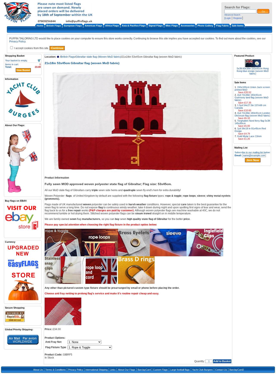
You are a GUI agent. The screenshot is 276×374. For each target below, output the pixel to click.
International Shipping (96, 369)
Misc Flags (172, 25)
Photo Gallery (205, 25)
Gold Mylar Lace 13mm (249, 136)
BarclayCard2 (236, 369)
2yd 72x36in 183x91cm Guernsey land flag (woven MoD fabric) (251, 97)
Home (40, 25)
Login (228, 18)
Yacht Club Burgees (202, 369)
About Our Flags (126, 369)
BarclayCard (144, 369)
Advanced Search (232, 15)
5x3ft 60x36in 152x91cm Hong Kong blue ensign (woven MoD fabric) (253, 71)
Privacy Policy (17, 41)
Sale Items (237, 25)
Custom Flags (160, 369)
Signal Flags (156, 25)
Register (237, 18)
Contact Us (221, 369)
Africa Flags (112, 25)
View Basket (23, 70)
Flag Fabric (222, 25)
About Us (38, 369)
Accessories (187, 25)
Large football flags (180, 369)
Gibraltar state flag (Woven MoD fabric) (98, 56)
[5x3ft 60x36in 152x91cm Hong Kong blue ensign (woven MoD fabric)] (253, 66)
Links (113, 369)
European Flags (73, 25)
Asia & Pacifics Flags (134, 25)
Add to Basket (222, 361)
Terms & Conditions (55, 369)
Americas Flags (93, 25)
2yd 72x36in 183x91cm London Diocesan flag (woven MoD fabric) (252, 114)
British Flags (53, 25)
